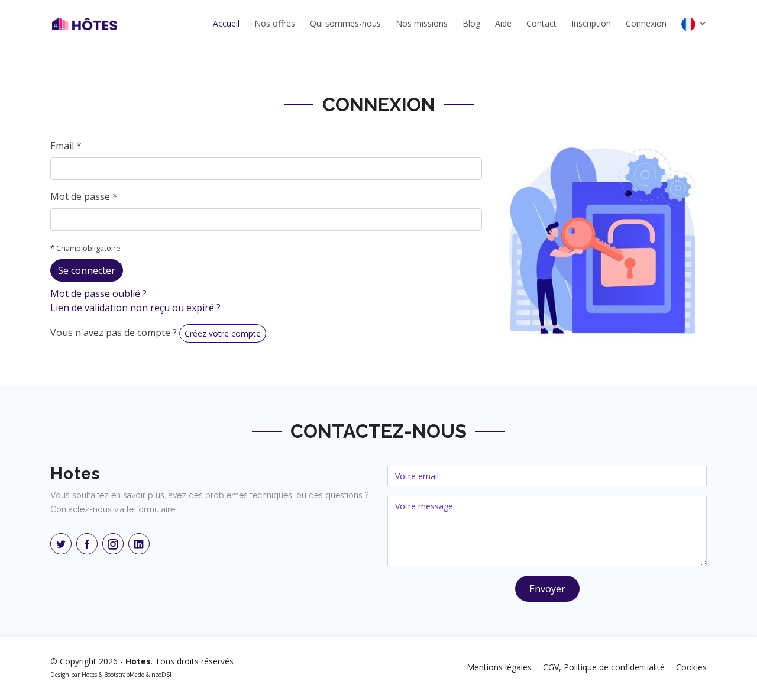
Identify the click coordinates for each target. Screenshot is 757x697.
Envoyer (547, 588)
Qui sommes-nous (345, 23)
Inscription (591, 23)
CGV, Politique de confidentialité (604, 667)
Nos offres (274, 23)
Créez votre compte (223, 333)
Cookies (691, 667)
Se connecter (86, 270)
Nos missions (422, 23)
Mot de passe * (84, 196)
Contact (541, 23)
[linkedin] (139, 543)
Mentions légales (499, 667)
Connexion (646, 23)
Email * (66, 145)
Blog (471, 23)
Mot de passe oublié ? (98, 293)
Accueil (226, 23)
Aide (503, 23)
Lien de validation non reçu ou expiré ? (135, 307)
